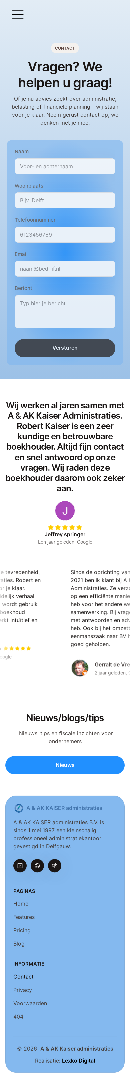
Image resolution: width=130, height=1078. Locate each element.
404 (18, 1016)
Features (24, 917)
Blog (19, 944)
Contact (23, 976)
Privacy (22, 990)
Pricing (22, 930)
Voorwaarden (30, 1003)
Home (20, 904)
